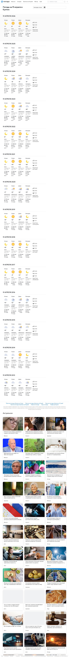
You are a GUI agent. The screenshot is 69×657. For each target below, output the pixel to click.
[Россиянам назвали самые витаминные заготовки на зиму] (34, 578)
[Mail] (2, 1)
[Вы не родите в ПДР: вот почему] (13, 622)
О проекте (18, 656)
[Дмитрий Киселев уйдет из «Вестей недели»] (13, 449)
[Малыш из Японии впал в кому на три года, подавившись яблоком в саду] (13, 578)
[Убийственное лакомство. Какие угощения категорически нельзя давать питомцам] (34, 427)
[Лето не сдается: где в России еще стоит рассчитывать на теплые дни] (34, 622)
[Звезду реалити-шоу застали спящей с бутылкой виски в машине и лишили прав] (34, 643)
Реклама (11, 656)
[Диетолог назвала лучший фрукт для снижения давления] (34, 600)
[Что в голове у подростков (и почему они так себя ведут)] (13, 600)
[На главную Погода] (6, 1)
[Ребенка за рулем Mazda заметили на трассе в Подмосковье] (13, 557)
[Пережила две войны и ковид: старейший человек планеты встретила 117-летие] (34, 492)
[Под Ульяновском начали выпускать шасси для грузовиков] (13, 643)
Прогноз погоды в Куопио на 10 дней (20, 404)
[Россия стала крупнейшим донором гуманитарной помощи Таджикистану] (13, 513)
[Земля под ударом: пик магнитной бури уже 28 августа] (56, 643)
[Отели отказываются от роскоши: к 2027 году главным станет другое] (56, 578)
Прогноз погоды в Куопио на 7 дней (54, 403)
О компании (6, 656)
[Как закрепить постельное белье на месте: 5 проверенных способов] (56, 449)
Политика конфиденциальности (27, 656)
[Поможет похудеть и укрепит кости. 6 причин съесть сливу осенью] (34, 470)
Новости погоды (35, 404)
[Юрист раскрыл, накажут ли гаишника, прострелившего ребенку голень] (56, 622)
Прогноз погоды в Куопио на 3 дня (14, 403)
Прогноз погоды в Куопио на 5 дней (34, 403)
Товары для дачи (54, 404)
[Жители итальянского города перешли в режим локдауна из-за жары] (56, 557)
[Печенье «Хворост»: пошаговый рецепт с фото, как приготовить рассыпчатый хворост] (56, 600)
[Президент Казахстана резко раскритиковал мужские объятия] (13, 470)
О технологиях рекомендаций (40, 656)
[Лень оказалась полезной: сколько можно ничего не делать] (34, 557)
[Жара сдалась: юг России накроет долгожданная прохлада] (56, 535)
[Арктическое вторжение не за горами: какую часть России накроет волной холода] (56, 470)
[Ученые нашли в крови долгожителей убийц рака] (34, 513)
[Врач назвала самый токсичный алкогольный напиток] (13, 492)
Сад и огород (44, 404)
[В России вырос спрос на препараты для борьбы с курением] (56, 513)
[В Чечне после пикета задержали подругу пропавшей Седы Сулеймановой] (13, 427)
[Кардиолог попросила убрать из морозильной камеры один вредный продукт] (56, 427)
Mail (2, 656)
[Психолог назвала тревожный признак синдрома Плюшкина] (34, 535)
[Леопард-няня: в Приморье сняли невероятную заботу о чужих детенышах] (34, 449)
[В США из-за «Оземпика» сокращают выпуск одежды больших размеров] (56, 492)
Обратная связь (50, 656)
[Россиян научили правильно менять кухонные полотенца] (13, 535)
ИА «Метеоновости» (64, 656)
